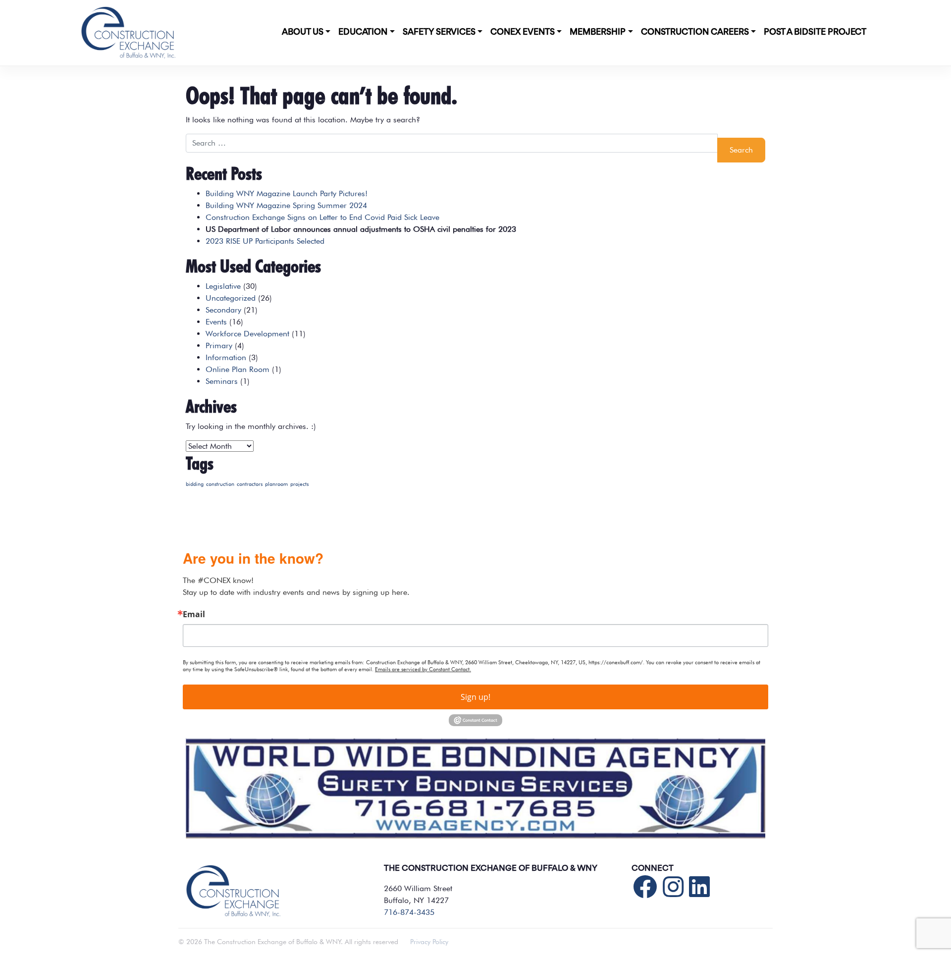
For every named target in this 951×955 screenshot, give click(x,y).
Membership (598, 32)
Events (216, 321)
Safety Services (439, 32)
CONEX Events (522, 32)
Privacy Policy (429, 942)
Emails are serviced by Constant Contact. (423, 669)
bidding (195, 484)
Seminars (222, 381)
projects (299, 484)
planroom (276, 484)
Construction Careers (695, 32)
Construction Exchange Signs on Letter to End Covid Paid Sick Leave (322, 217)
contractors (250, 484)
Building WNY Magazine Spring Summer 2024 (286, 205)
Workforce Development (247, 333)
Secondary (223, 310)
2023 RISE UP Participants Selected (265, 241)
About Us (302, 32)
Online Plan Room (237, 369)
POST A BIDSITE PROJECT (815, 32)
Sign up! (475, 696)
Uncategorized (231, 298)
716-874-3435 (409, 912)
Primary (219, 345)
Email (194, 614)
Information (226, 357)
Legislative (223, 286)
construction (220, 484)
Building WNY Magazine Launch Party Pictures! (287, 193)
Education (362, 32)
